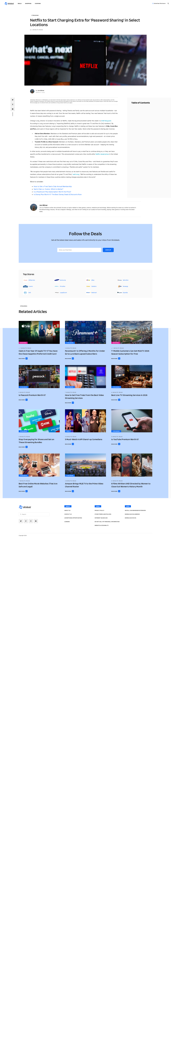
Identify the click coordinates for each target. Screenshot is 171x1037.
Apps (127, 506)
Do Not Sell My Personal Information (107, 521)
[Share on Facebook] (13, 104)
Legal (98, 506)
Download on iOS (130, 518)
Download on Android (132, 514)
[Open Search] (168, 3)
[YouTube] (36, 521)
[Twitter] (21, 521)
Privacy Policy (99, 510)
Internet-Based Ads (101, 518)
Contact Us (68, 514)
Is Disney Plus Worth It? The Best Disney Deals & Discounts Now (58, 194)
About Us (67, 510)
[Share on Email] (13, 109)
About (68, 506)
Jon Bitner (41, 90)
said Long (76, 174)
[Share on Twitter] (13, 100)
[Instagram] (31, 521)
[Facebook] (26, 521)
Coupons (38, 3)
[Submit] (20, 514)
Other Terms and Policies (103, 514)
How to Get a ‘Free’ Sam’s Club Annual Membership (53, 186)
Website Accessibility (102, 525)
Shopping (28, 3)
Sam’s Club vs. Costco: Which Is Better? (48, 189)
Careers (67, 521)
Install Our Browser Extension (135, 510)
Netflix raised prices (102, 154)
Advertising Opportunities (73, 518)
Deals (20, 3)
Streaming (35, 15)
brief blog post (106, 121)
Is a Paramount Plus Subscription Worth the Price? (52, 192)
